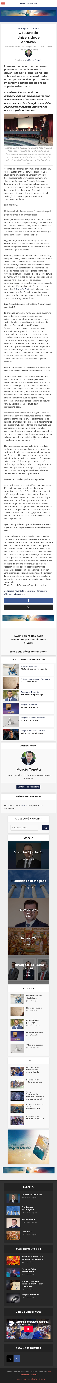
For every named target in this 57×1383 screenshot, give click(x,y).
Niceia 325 (28, 938)
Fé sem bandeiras (29, 707)
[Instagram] (10, 1358)
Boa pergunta (33, 679)
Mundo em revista (35, 1119)
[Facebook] (17, 1358)
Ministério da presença (32, 694)
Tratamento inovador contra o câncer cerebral (35, 1096)
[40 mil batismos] (18, 1083)
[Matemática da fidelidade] (18, 999)
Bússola (31, 718)
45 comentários (28, 1262)
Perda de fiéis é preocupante (29, 1270)
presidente (42, 591)
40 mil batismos (34, 1082)
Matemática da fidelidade (34, 669)
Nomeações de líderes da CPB (28, 966)
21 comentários (28, 1275)
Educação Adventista (14, 591)
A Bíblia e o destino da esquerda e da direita (32, 1258)
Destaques (23, 28)
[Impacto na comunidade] (18, 1071)
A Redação (28, 916)
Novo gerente (28, 910)
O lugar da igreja (29, 720)
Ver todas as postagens (28, 786)
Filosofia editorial (19, 1379)
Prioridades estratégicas (28, 881)
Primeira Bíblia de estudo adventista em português (32, 1284)
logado (24, 805)
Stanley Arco (28, 887)
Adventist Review (23, 289)
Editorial (42, 730)
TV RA (37, 1067)
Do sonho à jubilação (28, 852)
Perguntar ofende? (31, 1294)
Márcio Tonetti (14, 47)
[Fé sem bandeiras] (18, 1036)
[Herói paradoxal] (18, 1011)
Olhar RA (29, 1067)
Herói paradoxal (29, 681)
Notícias (29, 1080)
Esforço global (33, 1108)
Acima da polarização (32, 733)
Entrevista (34, 28)
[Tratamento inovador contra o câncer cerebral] (18, 1096)
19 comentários (28, 1289)
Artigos (24, 666)
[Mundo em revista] (18, 1120)
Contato (41, 1379)
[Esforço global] (18, 1108)
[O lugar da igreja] (18, 1048)
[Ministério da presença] (18, 1024)
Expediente (32, 1379)
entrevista (31, 591)
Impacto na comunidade (32, 1070)
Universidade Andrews (15, 594)
